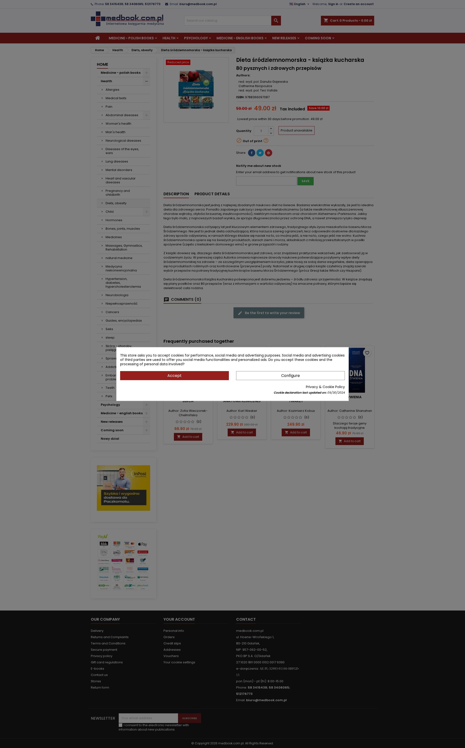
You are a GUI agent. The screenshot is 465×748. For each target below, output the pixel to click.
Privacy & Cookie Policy (325, 387)
